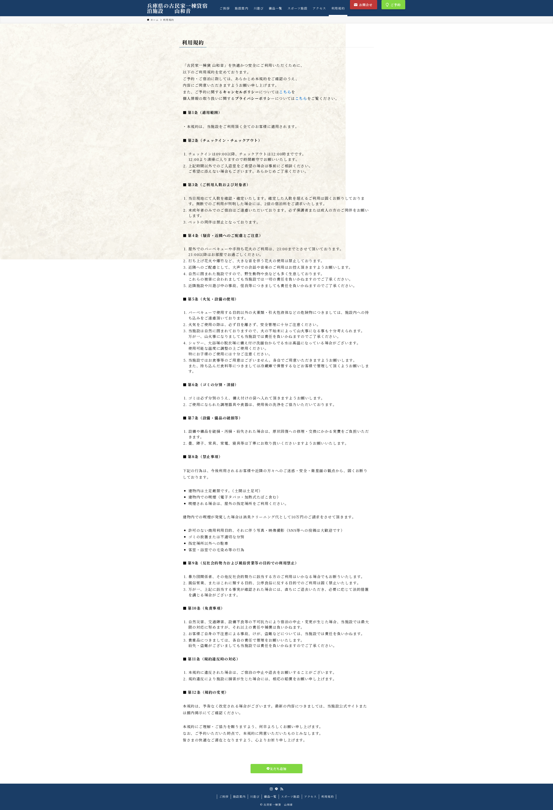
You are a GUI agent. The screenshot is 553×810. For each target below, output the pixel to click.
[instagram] (271, 789)
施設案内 (239, 796)
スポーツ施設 (290, 796)
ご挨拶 (224, 796)
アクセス (310, 796)
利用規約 (327, 796)
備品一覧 (270, 796)
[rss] (282, 789)
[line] (276, 789)
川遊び (255, 796)
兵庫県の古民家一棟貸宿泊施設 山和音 (177, 8)
